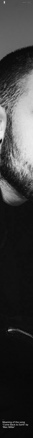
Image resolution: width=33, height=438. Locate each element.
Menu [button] (29, 2)
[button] (24, 2)
